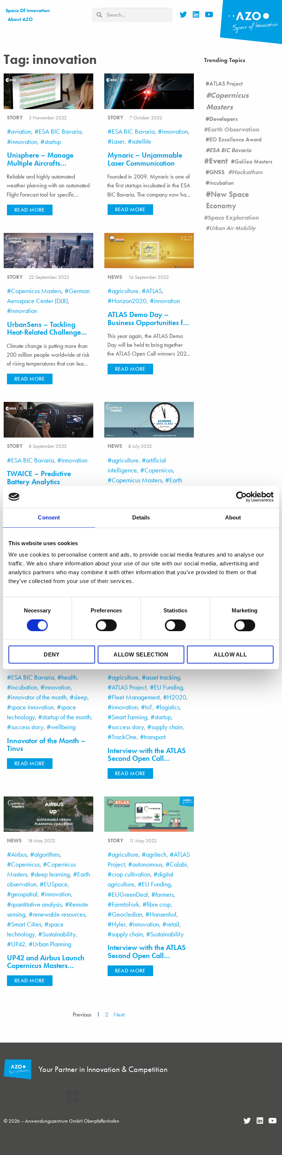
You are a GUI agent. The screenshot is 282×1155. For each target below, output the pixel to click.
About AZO (20, 19)
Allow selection (141, 654)
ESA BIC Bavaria (60, 131)
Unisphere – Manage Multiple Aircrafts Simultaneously (40, 163)
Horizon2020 (129, 300)
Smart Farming (129, 717)
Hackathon (247, 172)
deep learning (52, 874)
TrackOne (124, 737)
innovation (24, 141)
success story (27, 727)
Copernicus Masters (36, 291)
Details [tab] (141, 517)
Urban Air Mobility (232, 228)
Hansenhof (162, 914)
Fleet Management (136, 697)
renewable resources (59, 914)
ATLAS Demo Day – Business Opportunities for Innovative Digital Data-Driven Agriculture (148, 326)
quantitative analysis (36, 904)
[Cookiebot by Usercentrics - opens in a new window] (241, 496)
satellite (141, 141)
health (69, 677)
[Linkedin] (196, 14)
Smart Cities (26, 924)
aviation (21, 131)
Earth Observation (234, 129)
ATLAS (154, 291)
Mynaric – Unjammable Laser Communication (145, 159)
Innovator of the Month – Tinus (46, 744)
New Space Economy (227, 200)
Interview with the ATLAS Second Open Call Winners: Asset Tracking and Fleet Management (147, 762)
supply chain (166, 727)
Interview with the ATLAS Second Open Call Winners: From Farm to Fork (147, 959)
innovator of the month (38, 697)
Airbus (19, 854)
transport (155, 737)
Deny (51, 654)
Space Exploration (233, 217)
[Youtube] (209, 14)
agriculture (125, 291)
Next (118, 1014)
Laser (118, 141)
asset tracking (163, 677)
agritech (156, 854)
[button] (30, 210)
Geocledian (127, 914)
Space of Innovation (28, 10)
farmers (164, 894)
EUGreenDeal (130, 894)
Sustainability (59, 934)
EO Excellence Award (235, 139)
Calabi (178, 864)
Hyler (119, 924)
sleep (80, 697)
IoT (148, 707)
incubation (24, 687)
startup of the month (66, 717)
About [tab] (233, 517)
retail (172, 924)
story (15, 117)
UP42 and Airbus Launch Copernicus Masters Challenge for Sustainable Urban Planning (47, 969)
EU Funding (168, 687)
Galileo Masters (253, 161)
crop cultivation (131, 874)
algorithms (47, 854)
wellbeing (63, 727)
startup (52, 141)
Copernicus (158, 470)
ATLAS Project (129, 687)
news (115, 277)
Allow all (230, 654)
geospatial (24, 894)
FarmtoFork (125, 904)
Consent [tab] (49, 517)
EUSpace (56, 884)
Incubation (221, 183)
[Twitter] (183, 14)
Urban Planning (52, 944)
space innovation (32, 707)
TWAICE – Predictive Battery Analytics (39, 477)
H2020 (176, 697)
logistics (170, 707)
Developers (223, 119)
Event (218, 161)
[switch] (106, 625)
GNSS (217, 172)
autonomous (147, 864)
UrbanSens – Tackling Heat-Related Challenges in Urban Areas (45, 332)
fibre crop (159, 904)
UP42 (18, 944)
